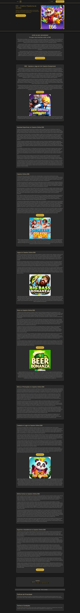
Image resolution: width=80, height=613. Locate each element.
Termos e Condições (44, 589)
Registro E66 (40, 215)
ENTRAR (51, 1)
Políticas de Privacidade (36, 589)
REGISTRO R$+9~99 (60, 1)
